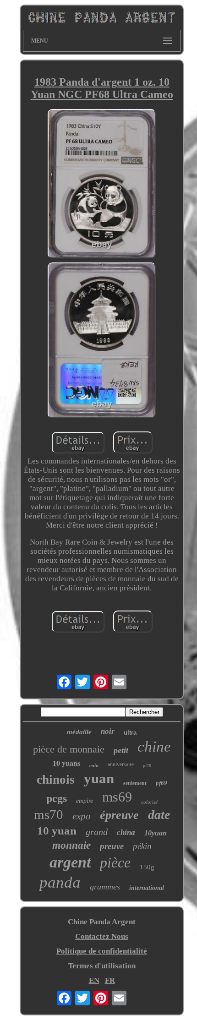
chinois (56, 779)
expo (81, 816)
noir (108, 731)
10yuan (155, 833)
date (159, 814)
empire (84, 800)
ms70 (48, 814)
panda (60, 882)
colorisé (149, 802)
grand (97, 832)
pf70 (147, 765)
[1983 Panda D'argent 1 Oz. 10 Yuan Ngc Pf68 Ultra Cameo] (102, 185)
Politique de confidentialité (101, 951)
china (126, 832)
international (146, 887)
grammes (105, 886)
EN (94, 980)
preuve (112, 846)
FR (110, 980)
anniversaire (121, 764)
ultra (130, 732)
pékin (142, 846)
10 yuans (66, 763)
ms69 (117, 796)
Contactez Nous (101, 936)
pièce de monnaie (68, 749)
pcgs (56, 798)
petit (121, 750)
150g (147, 867)
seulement (135, 783)
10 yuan (57, 830)
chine (154, 746)
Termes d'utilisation (102, 965)
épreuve (119, 815)
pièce (115, 862)
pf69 (161, 783)
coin (93, 765)
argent (70, 862)
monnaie (71, 845)
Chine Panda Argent (102, 921)
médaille (79, 732)
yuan (99, 778)
